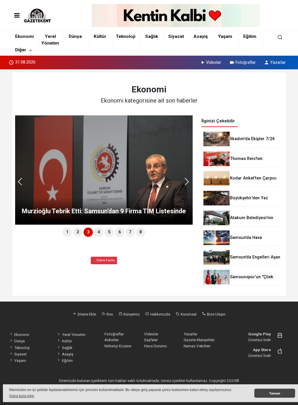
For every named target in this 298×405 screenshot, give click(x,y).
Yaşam (225, 36)
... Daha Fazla (104, 260)
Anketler (111, 339)
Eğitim (249, 36)
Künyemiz (131, 314)
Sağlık (151, 36)
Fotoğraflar (245, 62)
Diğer (20, 49)
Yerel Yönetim (73, 334)
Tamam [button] (274, 393)
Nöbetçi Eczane (117, 346)
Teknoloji (125, 36)
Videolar (213, 62)
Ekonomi (24, 36)
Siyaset (176, 36)
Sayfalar (151, 339)
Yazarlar (278, 62)
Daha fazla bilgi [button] (21, 396)
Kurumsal (188, 314)
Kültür (100, 36)
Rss (109, 314)
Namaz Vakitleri (197, 346)
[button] (189, 184)
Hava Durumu (155, 346)
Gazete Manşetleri (199, 339)
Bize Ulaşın (216, 314)
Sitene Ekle (86, 314)
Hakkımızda (159, 314)
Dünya (75, 36)
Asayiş (201, 36)
